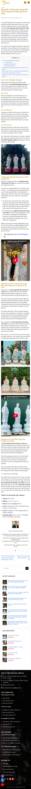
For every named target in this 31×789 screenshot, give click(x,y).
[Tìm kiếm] (25, 2)
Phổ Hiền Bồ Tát (7, 724)
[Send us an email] (7, 779)
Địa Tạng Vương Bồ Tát (9, 715)
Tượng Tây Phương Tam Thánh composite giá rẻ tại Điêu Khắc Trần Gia (8, 557)
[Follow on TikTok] (5, 779)
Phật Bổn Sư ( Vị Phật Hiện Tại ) (11, 740)
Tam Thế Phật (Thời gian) (8, 734)
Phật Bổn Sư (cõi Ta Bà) (9, 752)
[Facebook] (15, 550)
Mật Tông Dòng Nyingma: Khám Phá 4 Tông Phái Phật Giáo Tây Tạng (17, 598)
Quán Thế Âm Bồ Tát (10, 64)
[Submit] (27, 568)
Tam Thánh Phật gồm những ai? (11, 60)
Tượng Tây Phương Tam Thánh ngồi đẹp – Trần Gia (23, 557)
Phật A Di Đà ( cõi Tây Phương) (11, 755)
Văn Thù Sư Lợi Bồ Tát (9, 727)
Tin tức (3, 7)
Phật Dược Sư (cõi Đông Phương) (12, 750)
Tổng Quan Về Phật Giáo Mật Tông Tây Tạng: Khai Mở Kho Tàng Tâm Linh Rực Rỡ (17, 611)
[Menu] (28, 2)
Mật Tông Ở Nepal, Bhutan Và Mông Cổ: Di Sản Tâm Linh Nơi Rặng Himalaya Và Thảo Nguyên (18, 617)
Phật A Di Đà (8, 62)
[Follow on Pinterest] (10, 779)
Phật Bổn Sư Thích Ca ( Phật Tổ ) (11, 710)
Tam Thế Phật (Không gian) (8, 746)
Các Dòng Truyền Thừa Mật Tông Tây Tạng (17, 604)
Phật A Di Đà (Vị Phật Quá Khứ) (11, 738)
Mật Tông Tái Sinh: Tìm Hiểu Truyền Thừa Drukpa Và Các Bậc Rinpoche (18, 593)
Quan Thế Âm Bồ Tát (8, 701)
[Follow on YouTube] (13, 779)
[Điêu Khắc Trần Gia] (10, 2)
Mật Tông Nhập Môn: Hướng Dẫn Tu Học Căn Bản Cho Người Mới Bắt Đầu (18, 581)
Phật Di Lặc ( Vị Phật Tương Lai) (11, 743)
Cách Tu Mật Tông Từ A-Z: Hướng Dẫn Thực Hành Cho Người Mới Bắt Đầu (17, 587)
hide (18, 57)
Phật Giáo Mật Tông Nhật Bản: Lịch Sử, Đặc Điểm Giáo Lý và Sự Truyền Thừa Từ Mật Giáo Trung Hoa (18, 623)
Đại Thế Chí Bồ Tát (9, 66)
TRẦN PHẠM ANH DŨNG (17, 17)
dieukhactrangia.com (13, 501)
